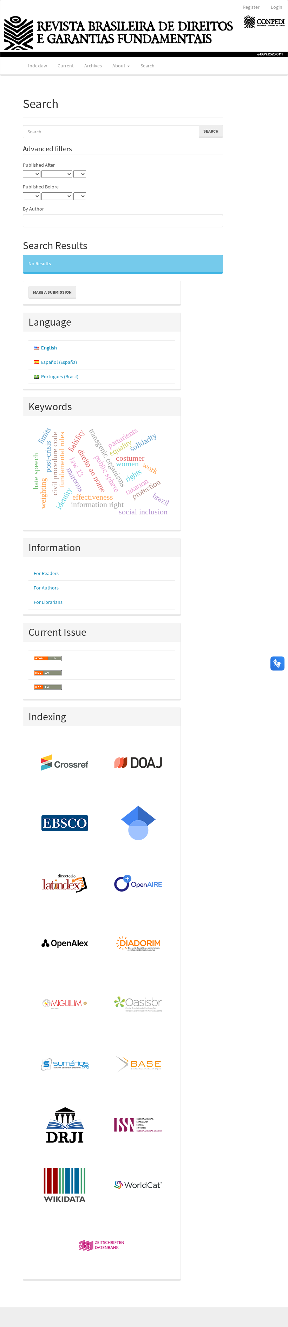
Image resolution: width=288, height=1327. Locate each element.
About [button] (119, 65)
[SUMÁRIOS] (65, 1065)
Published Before (41, 187)
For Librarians (48, 602)
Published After (39, 165)
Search (147, 65)
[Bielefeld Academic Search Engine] (138, 1065)
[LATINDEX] (65, 884)
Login (276, 7)
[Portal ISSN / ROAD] (138, 1125)
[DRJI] (65, 1125)
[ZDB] (102, 1246)
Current (66, 65)
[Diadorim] (138, 944)
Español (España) (59, 362)
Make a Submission (52, 292)
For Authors (46, 588)
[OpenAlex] (65, 944)
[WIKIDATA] (65, 1186)
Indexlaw (37, 65)
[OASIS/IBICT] (138, 1004)
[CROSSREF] (65, 763)
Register (251, 7)
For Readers (46, 573)
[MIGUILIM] (65, 1004)
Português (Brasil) (59, 376)
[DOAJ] (138, 763)
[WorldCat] (138, 1186)
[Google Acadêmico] (138, 823)
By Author (33, 209)
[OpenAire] (138, 884)
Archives (93, 65)
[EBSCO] (65, 823)
